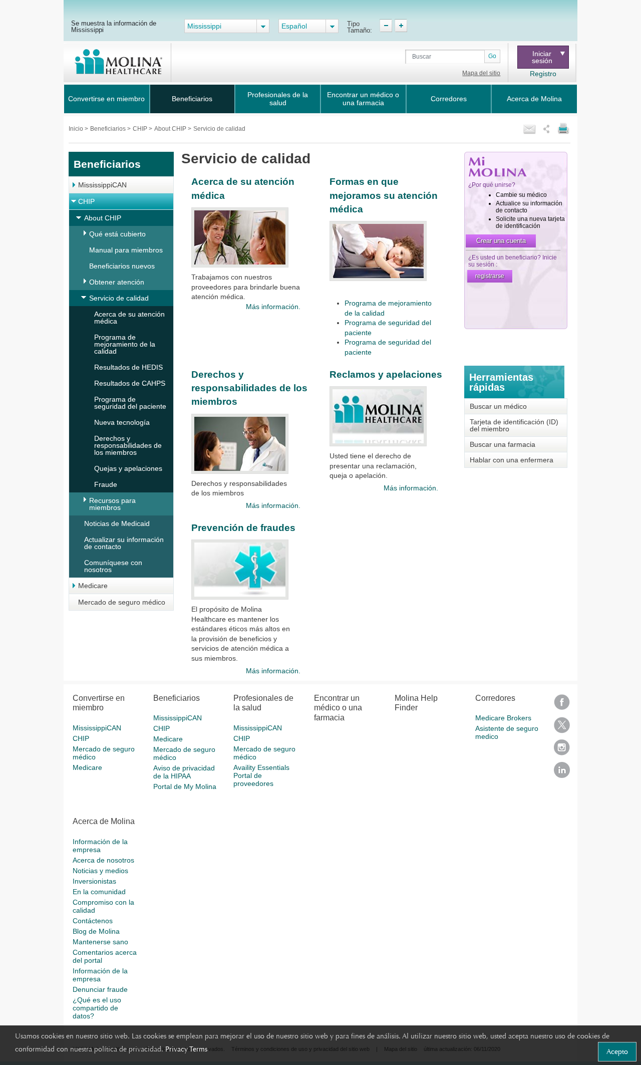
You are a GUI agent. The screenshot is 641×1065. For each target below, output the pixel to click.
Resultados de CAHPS (129, 383)
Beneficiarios (192, 99)
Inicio (77, 128)
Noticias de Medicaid (117, 523)
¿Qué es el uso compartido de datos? (97, 1008)
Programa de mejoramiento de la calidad (124, 344)
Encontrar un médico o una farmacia (363, 99)
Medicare (93, 586)
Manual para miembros (126, 250)
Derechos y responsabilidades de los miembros (128, 445)
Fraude (105, 484)
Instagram (562, 750)
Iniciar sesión (542, 57)
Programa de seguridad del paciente (130, 402)
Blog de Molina (96, 931)
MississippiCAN (102, 185)
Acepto (617, 1051)
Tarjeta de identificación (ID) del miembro (514, 425)
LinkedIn (562, 773)
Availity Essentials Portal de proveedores (261, 775)
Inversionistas (94, 881)
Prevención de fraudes (243, 527)
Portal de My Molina (184, 786)
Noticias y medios (100, 871)
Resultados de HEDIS (128, 367)
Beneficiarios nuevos (122, 266)
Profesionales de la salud (277, 99)
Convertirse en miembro (106, 99)
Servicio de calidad (119, 298)
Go (492, 56)
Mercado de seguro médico (121, 602)
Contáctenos (93, 921)
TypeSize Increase (401, 25)
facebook (562, 705)
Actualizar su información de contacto (124, 543)
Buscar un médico (498, 406)
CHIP (141, 128)
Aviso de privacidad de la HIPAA (184, 772)
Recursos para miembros (112, 503)
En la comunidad (99, 892)
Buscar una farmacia (502, 444)
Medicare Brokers (503, 718)
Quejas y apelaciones (128, 468)
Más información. (273, 307)
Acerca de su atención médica (129, 317)
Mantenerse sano (100, 942)
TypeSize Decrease (386, 25)
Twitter (562, 728)
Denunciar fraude (100, 989)
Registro (543, 74)
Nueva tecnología (122, 422)
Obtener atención (116, 282)
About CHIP (171, 128)
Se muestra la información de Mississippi (113, 26)
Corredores (449, 99)
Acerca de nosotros (103, 860)
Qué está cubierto (117, 234)
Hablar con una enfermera (511, 460)
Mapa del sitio (481, 73)
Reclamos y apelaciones (386, 374)
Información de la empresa (100, 846)
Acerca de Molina (534, 99)
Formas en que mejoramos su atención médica (384, 195)
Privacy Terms (186, 1048)
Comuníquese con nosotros (113, 566)
